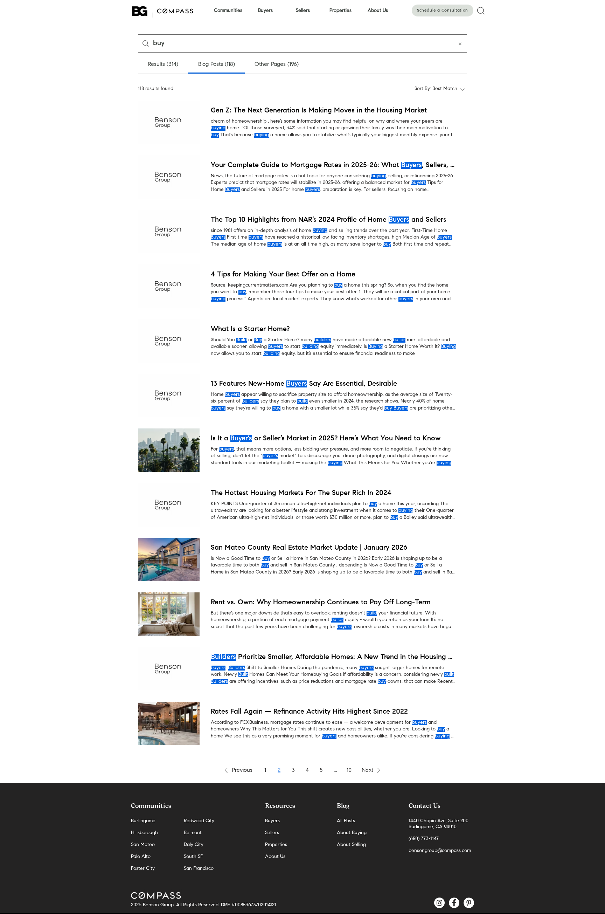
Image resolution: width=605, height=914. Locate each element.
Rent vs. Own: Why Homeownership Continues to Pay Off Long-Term (321, 602)
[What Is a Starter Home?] (169, 341)
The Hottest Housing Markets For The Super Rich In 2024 (301, 493)
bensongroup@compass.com (440, 850)
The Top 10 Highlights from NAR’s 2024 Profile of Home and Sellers (328, 220)
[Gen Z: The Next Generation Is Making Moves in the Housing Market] (169, 122)
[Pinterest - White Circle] (469, 903)
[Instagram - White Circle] (439, 903)
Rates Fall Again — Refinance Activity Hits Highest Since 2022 (309, 711)
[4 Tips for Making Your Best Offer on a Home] (169, 286)
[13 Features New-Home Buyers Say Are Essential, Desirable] (169, 395)
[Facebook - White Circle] (454, 903)
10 (349, 770)
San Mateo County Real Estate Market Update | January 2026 (309, 547)
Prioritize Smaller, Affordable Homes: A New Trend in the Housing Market (333, 657)
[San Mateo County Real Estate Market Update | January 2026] (169, 559)
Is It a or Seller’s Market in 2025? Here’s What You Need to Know (326, 438)
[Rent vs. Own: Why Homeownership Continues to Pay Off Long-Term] (169, 614)
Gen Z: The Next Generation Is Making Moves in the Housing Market (319, 110)
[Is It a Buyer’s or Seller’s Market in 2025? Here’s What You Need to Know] (169, 450)
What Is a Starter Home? (250, 329)
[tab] (163, 64)
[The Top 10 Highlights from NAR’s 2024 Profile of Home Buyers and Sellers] (169, 231)
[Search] (481, 11)
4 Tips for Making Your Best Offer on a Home (283, 274)
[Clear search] (460, 43)
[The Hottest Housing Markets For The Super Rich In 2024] (169, 505)
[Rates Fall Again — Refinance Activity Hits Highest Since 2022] (169, 723)
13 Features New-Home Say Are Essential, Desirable (304, 383)
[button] (237, 770)
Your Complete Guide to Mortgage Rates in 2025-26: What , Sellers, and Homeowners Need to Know (333, 165)
